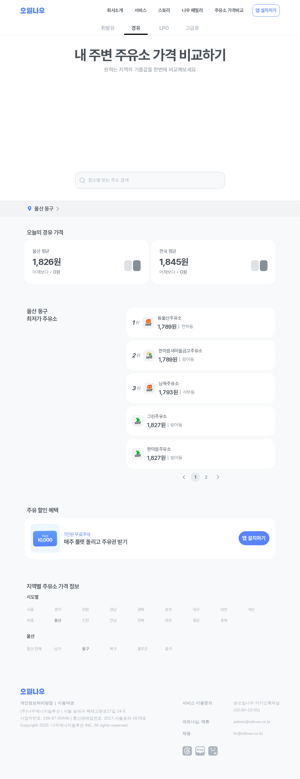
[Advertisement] (150, 121)
